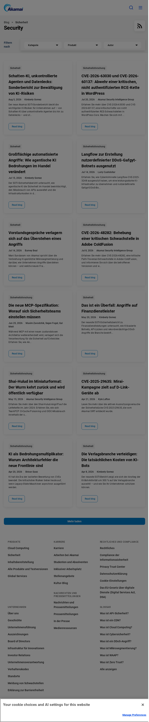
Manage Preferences (134, 714)
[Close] (143, 704)
